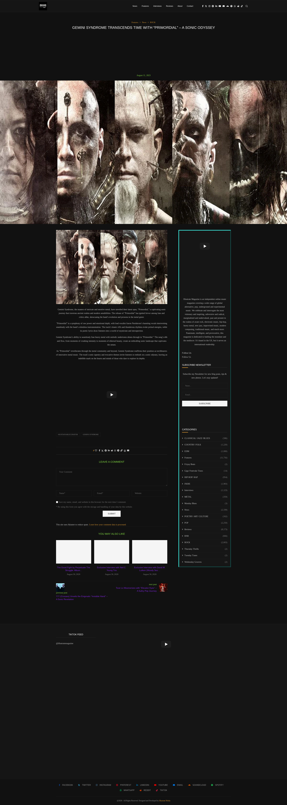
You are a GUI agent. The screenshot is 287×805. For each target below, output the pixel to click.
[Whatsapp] (235, 6)
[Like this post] (96, 450)
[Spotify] (231, 6)
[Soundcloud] (227, 6)
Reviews (169, 6)
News (135, 6)
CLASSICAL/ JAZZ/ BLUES (205, 438)
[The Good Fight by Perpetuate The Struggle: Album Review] (73, 551)
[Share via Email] (128, 450)
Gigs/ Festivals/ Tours (205, 471)
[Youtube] (220, 6)
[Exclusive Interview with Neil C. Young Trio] (111, 551)
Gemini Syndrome (91, 434)
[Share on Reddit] (112, 450)
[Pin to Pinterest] (106, 450)
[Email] (224, 6)
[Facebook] (202, 6)
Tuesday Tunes (205, 555)
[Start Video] (111, 394)
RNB (205, 536)
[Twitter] (206, 6)
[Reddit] (238, 6)
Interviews (157, 6)
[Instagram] (209, 6)
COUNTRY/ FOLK (205, 445)
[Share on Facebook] (99, 450)
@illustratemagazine (64, 643)
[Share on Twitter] (102, 450)
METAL (205, 497)
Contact (190, 6)
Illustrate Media (164, 801)
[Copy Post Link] (121, 450)
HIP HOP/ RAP (205, 477)
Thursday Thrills (205, 549)
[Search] (246, 6)
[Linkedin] (216, 6)
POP (205, 523)
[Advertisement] (143, 52)
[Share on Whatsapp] (115, 450)
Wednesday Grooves (205, 562)
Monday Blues (205, 503)
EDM (205, 451)
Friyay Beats (205, 464)
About (180, 6)
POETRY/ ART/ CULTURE (205, 516)
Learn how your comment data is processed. (107, 525)
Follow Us (186, 357)
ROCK (205, 542)
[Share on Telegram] (118, 450)
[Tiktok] (242, 6)
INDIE (205, 484)
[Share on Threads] (125, 450)
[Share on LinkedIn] (109, 450)
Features (145, 6)
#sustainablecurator (68, 434)
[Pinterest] (213, 6)
